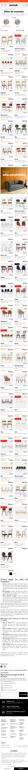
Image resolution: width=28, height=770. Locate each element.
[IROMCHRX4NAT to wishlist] (11, 485)
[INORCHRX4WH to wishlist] (25, 397)
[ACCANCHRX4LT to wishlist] (25, 507)
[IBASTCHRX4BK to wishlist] (11, 397)
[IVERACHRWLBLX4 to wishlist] (11, 286)
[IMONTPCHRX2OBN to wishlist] (25, 353)
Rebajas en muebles (21, 738)
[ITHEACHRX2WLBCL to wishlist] (25, 242)
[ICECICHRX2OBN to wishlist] (11, 146)
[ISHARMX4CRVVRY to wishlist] (11, 331)
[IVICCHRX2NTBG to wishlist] (25, 80)
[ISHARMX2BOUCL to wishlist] (25, 36)
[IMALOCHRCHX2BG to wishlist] (11, 242)
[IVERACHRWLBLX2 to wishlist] (25, 264)
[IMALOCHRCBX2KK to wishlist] (25, 198)
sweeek (2, 9)
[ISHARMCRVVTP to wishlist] (25, 309)
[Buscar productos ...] (5, 5)
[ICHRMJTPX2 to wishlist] (25, 485)
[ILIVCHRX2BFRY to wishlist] (11, 419)
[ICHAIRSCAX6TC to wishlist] (11, 463)
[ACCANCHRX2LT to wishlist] (11, 353)
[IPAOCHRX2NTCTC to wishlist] (25, 146)
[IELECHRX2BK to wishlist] (11, 529)
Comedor (6, 9)
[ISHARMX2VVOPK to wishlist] (25, 286)
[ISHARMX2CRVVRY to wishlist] (11, 309)
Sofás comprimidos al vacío (22, 734)
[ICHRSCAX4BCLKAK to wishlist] (25, 463)
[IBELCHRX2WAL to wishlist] (11, 80)
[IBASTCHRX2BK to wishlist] (11, 124)
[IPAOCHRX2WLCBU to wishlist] (25, 102)
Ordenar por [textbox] (24, 30)
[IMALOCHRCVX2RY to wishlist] (11, 102)
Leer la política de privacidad (6, 764)
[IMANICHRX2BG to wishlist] (25, 529)
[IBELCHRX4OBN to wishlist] (25, 58)
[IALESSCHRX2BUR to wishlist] (11, 264)
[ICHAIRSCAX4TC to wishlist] (11, 58)
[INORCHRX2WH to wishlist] (25, 419)
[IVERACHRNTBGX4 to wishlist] (11, 220)
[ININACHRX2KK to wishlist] (25, 124)
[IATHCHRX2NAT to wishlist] (11, 36)
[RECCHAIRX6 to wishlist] (11, 441)
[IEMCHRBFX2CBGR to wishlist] (11, 507)
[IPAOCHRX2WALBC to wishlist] (25, 375)
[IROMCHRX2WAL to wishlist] (25, 331)
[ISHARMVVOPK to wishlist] (11, 375)
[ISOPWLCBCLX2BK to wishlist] (11, 552)
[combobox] (24, 30)
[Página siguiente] (17, 574)
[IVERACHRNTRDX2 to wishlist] (25, 220)
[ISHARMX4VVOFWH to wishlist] (25, 441)
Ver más (14, 17)
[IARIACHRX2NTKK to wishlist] (11, 198)
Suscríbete (23, 694)
